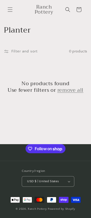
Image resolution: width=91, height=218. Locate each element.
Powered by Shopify (61, 208)
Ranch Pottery (37, 208)
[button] (10, 9)
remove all (70, 90)
